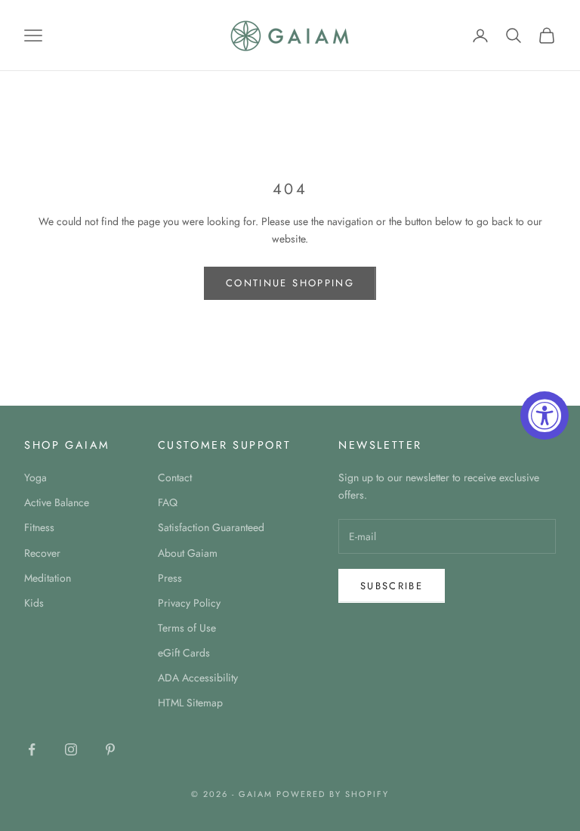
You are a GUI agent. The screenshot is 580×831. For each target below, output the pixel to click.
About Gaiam (188, 553)
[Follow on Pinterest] (110, 749)
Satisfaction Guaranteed (211, 527)
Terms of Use (187, 627)
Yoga (35, 477)
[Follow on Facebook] (31, 749)
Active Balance (56, 502)
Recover (42, 553)
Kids (34, 602)
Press (170, 577)
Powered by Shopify (332, 794)
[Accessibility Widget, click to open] (544, 415)
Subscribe (391, 586)
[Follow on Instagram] (71, 749)
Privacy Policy (189, 602)
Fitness (39, 527)
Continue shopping (290, 283)
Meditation (47, 577)
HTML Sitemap (190, 702)
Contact (175, 477)
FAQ (167, 502)
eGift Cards (184, 652)
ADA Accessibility (198, 677)
